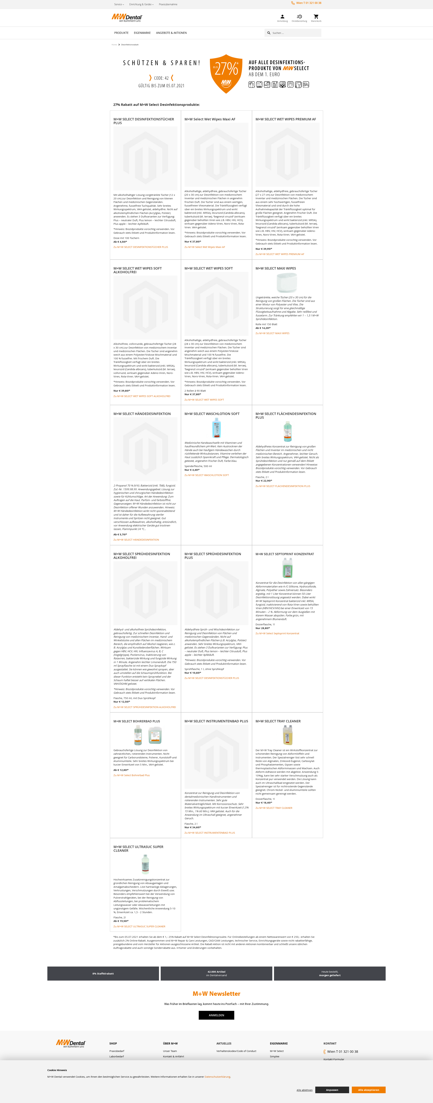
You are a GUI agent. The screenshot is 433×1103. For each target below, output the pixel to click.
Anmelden (216, 1015)
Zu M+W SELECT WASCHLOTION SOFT (207, 475)
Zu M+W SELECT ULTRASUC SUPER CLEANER (139, 926)
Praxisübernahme (168, 4)
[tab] (136, 1043)
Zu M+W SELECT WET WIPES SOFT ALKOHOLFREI (141, 396)
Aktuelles (223, 1043)
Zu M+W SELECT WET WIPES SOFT (204, 399)
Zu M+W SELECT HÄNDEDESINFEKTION (136, 539)
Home (114, 44)
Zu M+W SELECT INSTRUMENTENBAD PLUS (210, 832)
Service (118, 4)
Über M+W (170, 1043)
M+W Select (277, 1051)
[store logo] (128, 18)
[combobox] (297, 33)
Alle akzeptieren (368, 1090)
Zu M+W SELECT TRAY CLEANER (274, 807)
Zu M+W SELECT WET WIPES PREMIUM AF (280, 254)
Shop (113, 1043)
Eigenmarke (279, 1043)
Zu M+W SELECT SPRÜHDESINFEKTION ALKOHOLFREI (144, 707)
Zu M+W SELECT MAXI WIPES (272, 333)
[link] (282, 17)
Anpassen (332, 1090)
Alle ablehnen (305, 1090)
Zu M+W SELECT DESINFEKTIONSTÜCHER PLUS (140, 247)
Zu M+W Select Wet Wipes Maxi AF (205, 247)
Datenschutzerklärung (217, 1076)
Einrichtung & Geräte (140, 4)
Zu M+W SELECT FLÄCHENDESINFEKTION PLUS (283, 486)
